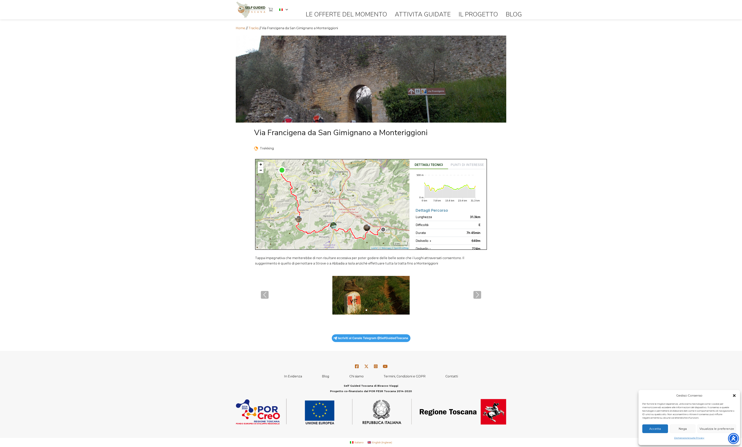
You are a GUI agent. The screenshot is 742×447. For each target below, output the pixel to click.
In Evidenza (293, 376)
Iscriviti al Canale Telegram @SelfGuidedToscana (373, 338)
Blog (325, 376)
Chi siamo (356, 376)
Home (240, 28)
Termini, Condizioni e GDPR (404, 376)
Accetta (655, 429)
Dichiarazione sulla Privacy (689, 437)
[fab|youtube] (385, 366)
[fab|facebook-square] (357, 366)
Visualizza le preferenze (716, 429)
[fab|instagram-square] (376, 366)
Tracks (253, 28)
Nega (683, 429)
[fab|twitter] (366, 366)
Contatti (451, 376)
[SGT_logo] (251, 10)
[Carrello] (270, 9)
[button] (734, 396)
